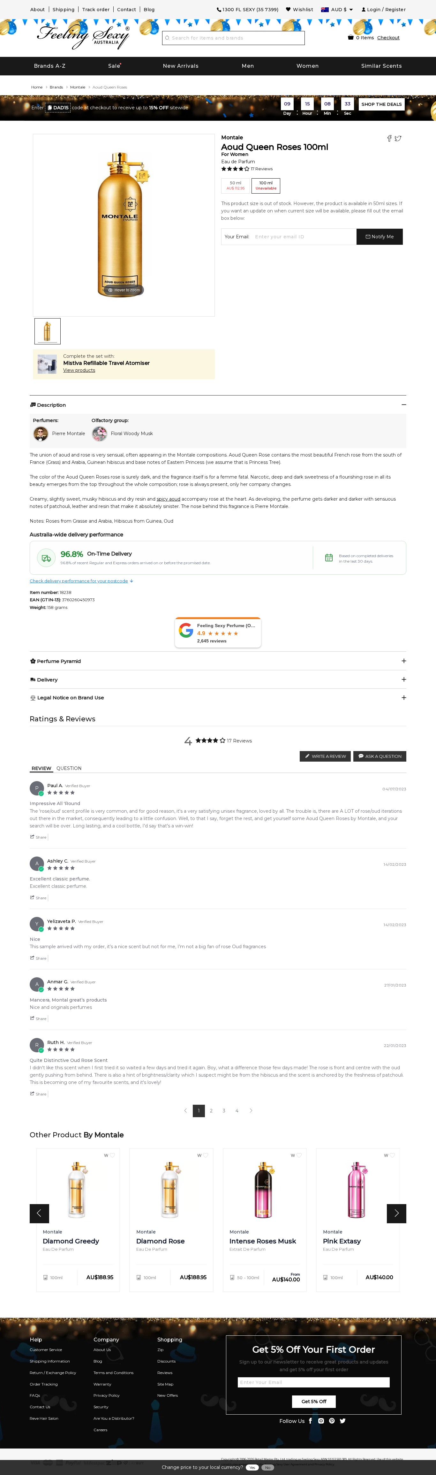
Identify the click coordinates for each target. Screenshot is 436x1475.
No (267, 1467)
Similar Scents (381, 66)
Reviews (164, 1372)
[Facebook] (390, 139)
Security (101, 1406)
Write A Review (329, 756)
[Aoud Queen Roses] (47, 331)
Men (248, 66)
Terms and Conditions (113, 1372)
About (37, 9)
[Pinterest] (332, 1421)
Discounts (166, 1361)
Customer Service (46, 1349)
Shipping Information (50, 1361)
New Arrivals (181, 66)
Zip (160, 1349)
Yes (252, 1467)
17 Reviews (262, 168)
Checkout (388, 38)
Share (40, 837)
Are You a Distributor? (114, 1418)
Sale (114, 66)
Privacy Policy (107, 1395)
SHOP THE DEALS (382, 104)
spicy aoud (168, 499)
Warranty (102, 1384)
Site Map (165, 1384)
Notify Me (382, 237)
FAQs (35, 1395)
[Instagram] (321, 1421)
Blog (149, 9)
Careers (100, 1429)
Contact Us (40, 1406)
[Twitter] (399, 139)
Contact (126, 9)
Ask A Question (383, 756)
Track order (95, 9)
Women (308, 66)
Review (41, 768)
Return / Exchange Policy (53, 1372)
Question (69, 768)
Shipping (63, 9)
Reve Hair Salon (44, 1418)
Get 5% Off (314, 1401)
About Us (102, 1349)
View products (79, 370)
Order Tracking (44, 1384)
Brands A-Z (50, 66)
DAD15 (61, 108)
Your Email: (237, 237)
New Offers (167, 1395)
